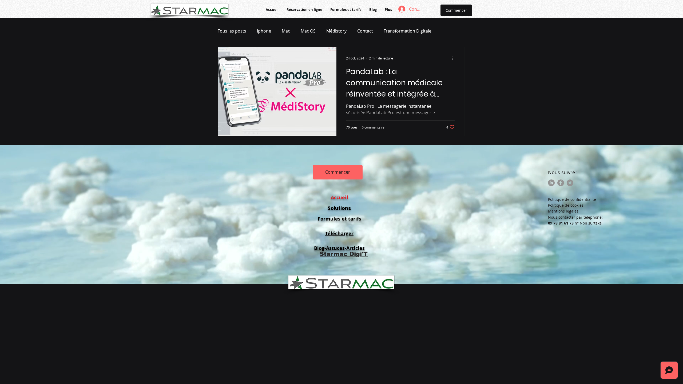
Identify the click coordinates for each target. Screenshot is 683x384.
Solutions (339, 208)
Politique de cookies (565, 205)
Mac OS (308, 31)
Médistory (336, 31)
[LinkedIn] (551, 182)
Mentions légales (563, 211)
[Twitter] (570, 182)
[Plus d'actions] (454, 58)
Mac (286, 31)
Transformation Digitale (407, 31)
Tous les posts (232, 31)
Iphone (264, 31)
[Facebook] (560, 182)
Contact (365, 31)
